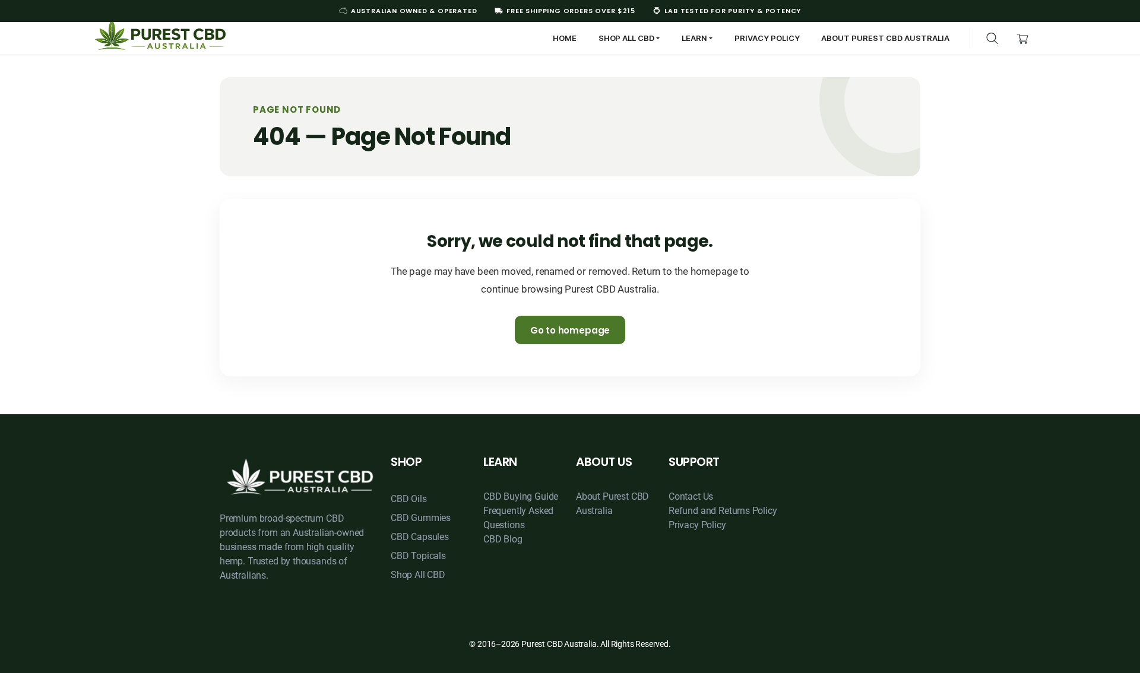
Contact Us (691, 496)
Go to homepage (570, 330)
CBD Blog (502, 539)
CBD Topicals (418, 555)
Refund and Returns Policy (723, 510)
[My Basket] (1023, 37)
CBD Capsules (420, 536)
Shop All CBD (418, 574)
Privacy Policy (697, 525)
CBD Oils (409, 498)
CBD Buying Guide (520, 496)
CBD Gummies (421, 517)
